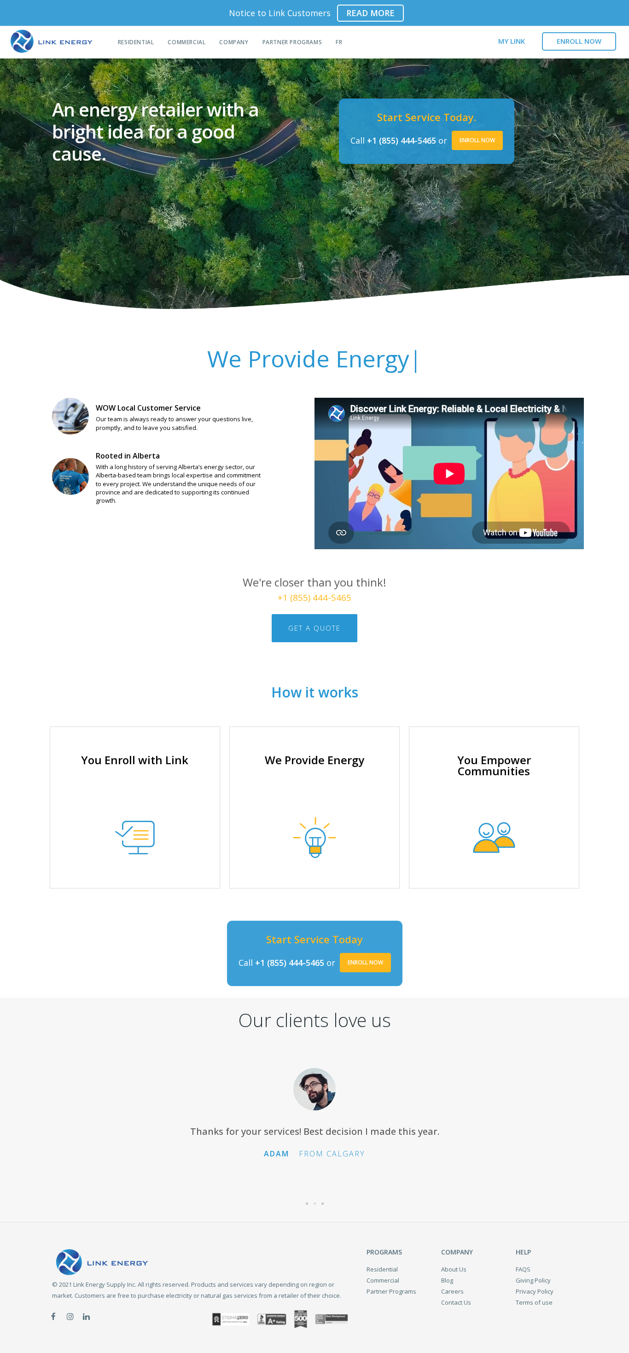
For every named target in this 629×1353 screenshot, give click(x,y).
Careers (452, 1291)
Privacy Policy (534, 1291)
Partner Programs (292, 42)
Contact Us (456, 1302)
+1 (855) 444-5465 (401, 140)
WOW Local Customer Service (148, 408)
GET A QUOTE (314, 628)
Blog (447, 1280)
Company (233, 42)
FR (339, 42)
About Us (453, 1269)
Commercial (186, 42)
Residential (136, 42)
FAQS (523, 1269)
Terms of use (534, 1302)
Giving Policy (533, 1280)
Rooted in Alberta (128, 456)
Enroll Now (477, 140)
